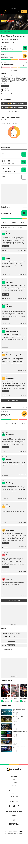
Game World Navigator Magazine (14, 355)
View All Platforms (14, 39)
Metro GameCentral (10, 331)
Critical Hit (7, 307)
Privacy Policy (14, 788)
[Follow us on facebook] (9, 806)
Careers (14, 785)
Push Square (8, 378)
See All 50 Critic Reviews (14, 400)
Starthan (7, 459)
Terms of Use (14, 793)
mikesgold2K (8, 530)
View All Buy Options (14, 111)
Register (24, 11)
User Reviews (6, 408)
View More (13, 141)
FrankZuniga (8, 483)
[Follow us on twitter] (18, 806)
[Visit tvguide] (14, 820)
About (14, 779)
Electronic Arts (6, 31)
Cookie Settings (14, 796)
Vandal (6, 258)
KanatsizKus (8, 555)
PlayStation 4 (22, 250)
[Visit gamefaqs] (14, 824)
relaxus (6, 506)
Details (3, 628)
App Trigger (8, 282)
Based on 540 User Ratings (7, 57)
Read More (5, 246)
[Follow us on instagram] (14, 806)
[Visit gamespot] (14, 816)
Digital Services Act (14, 791)
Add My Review (14, 70)
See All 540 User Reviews (14, 600)
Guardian (7, 234)
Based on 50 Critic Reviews (7, 49)
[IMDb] (21, 831)
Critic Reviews (6, 207)
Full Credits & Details (7, 649)
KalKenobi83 (8, 435)
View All (25, 207)
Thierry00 (7, 579)
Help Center (14, 782)
